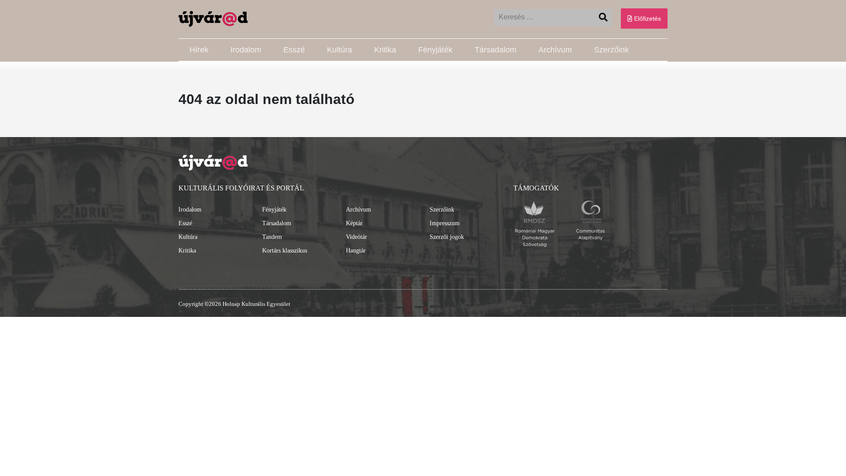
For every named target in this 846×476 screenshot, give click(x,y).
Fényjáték (435, 49)
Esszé (294, 49)
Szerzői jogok (447, 237)
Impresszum (445, 223)
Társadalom (495, 49)
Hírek (198, 49)
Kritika (385, 49)
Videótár (356, 237)
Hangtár (356, 250)
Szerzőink (611, 49)
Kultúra (339, 49)
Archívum (555, 49)
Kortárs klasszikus (284, 250)
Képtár (354, 223)
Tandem (272, 237)
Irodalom (245, 49)
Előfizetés (646, 18)
